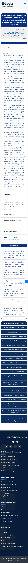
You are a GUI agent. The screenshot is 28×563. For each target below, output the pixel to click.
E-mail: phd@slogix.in (8, 457)
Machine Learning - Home (14, 332)
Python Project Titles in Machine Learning (14, 362)
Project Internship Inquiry (10, 490)
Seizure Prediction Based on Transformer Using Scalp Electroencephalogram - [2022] (14, 264)
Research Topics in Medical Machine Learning (14, 399)
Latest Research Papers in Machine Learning (14, 345)
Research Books (7, 518)
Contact (4, 540)
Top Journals (6, 507)
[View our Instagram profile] (19, 446)
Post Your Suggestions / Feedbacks (12, 546)
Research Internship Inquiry (10, 465)
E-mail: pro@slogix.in (8, 482)
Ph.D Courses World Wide (10, 515)
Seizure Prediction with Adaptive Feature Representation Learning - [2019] (14, 302)
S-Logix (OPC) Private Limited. (13, 558)
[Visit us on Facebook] (6, 446)
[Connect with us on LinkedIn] (15, 446)
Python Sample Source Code (14, 367)
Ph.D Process (6, 512)
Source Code (6, 510)
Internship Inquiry (7, 535)
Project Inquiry (6, 487)
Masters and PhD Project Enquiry (14, 327)
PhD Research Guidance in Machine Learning (14, 336)
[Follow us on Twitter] (11, 446)
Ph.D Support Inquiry (8, 462)
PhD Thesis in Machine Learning (14, 354)
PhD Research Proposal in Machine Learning (14, 341)
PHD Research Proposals (9, 471)
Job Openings (6, 538)
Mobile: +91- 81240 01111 (9, 485)
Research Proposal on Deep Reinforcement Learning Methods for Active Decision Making (14, 419)
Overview (5, 532)
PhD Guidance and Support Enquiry (14, 323)
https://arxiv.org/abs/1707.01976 (12, 239)
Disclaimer (16, 560)
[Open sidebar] (26, 281)
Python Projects (7, 496)
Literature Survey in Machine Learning (14, 349)
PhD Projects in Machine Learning (14, 358)
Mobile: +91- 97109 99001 (9, 459)
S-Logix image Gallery (8, 543)
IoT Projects (5, 493)
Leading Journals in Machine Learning (14, 371)
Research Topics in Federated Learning (14, 395)
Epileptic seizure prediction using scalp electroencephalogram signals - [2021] (14, 283)
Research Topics (7, 521)
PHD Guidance (6, 468)
